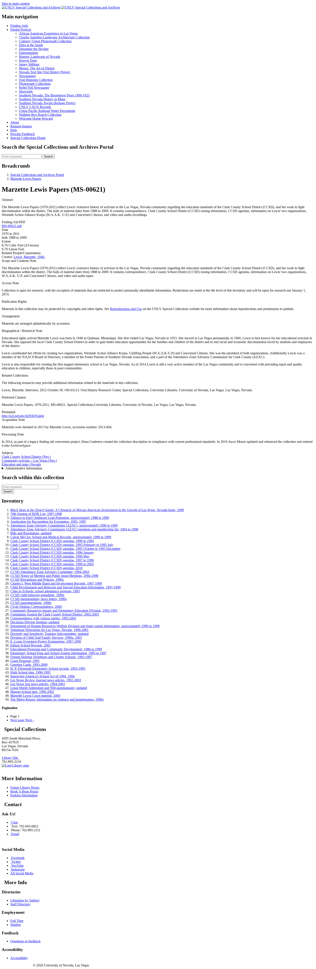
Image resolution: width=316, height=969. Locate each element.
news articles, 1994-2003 (37, 684)
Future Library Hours (24, 787)
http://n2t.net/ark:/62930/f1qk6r (23, 416)
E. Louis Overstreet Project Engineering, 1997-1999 (45, 641)
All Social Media (21, 873)
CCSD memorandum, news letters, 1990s (38, 599)
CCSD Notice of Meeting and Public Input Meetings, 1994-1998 (54, 576)
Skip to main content (16, 3)
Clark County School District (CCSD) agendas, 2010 (46, 568)
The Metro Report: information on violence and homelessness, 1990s (57, 699)
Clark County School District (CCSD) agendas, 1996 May (50, 556)
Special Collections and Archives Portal (37, 175)
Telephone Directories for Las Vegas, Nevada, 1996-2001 (49, 630)
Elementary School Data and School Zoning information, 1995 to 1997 (58, 653)
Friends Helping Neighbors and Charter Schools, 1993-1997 (51, 657)
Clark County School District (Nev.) (26, 457)
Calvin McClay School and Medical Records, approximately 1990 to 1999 (60, 537)
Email (15, 834)
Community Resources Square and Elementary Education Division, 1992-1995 (63, 610)
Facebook (18, 858)
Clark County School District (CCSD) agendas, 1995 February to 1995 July (61, 545)
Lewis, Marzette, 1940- (29, 257)
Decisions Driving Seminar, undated (34, 622)
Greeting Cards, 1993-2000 (29, 664)
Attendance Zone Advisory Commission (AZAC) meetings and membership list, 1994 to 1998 (74, 529)
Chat (14, 822)
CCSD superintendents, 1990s (30, 603)
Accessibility (19, 958)
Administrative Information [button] (23, 468)
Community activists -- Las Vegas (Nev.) (29, 460)
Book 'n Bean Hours (24, 791)
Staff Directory (20, 904)
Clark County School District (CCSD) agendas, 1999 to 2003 (52, 564)
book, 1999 (97, 510)
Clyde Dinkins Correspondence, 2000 (36, 606)
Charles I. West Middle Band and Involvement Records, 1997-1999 (56, 583)
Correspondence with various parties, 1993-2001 (43, 618)
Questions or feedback (25, 941)
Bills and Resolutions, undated (31, 533)
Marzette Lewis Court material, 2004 (35, 695)
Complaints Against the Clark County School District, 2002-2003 (54, 614)
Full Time (16, 921)
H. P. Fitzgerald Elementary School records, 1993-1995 (47, 668)
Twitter (16, 862)
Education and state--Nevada (21, 464)
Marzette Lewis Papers (25, 178)
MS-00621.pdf (12, 226)
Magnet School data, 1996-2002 (32, 692)
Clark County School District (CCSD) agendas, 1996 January (52, 552)
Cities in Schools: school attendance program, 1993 (45, 591)
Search (48, 156)
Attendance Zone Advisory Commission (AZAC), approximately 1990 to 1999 (64, 525)
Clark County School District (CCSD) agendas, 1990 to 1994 (52, 541)
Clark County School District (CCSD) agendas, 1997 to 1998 (52, 560)
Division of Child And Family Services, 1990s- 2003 (46, 637)
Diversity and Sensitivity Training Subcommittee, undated (49, 634)
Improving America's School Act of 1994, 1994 (42, 676)
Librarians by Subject (24, 900)
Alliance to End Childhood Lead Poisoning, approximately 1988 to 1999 (59, 518)
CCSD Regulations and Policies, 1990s (37, 579)
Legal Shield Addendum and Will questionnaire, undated (48, 688)
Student (15, 924)
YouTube (17, 865)
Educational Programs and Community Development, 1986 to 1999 (56, 649)
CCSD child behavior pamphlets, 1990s (37, 595)
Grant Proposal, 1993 (24, 661)
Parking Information (24, 795)
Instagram (18, 869)
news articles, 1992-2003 (45, 680)
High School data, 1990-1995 (30, 672)
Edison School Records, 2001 (30, 645)
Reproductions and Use (126, 309)
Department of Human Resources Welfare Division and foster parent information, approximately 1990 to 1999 (85, 626)
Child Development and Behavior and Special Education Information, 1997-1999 (65, 587)
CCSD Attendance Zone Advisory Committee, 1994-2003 (49, 572)
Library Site (11, 758)
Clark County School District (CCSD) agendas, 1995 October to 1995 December (65, 548)
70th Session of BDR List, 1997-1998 (36, 514)
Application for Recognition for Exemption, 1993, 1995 (48, 521)
